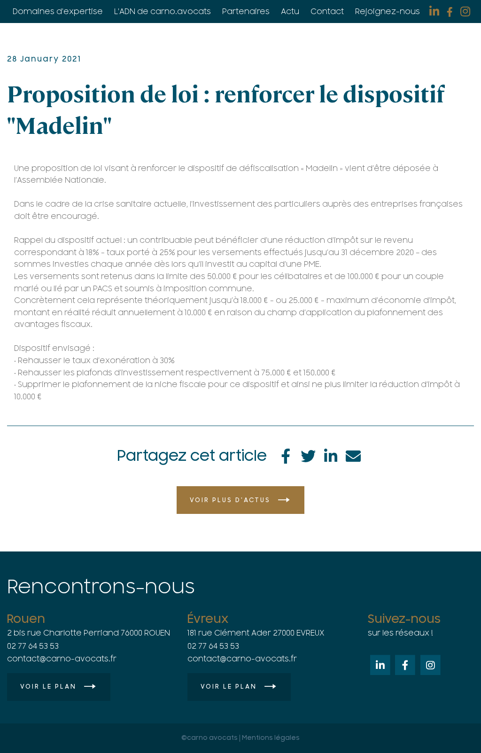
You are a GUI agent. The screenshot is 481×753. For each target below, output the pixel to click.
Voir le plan (48, 687)
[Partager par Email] (353, 455)
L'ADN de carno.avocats (162, 12)
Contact (327, 12)
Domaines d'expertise (58, 12)
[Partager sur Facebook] (285, 455)
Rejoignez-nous (387, 12)
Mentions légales (271, 738)
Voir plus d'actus (230, 500)
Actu (290, 12)
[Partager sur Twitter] (308, 455)
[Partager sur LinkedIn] (330, 455)
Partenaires (246, 12)
